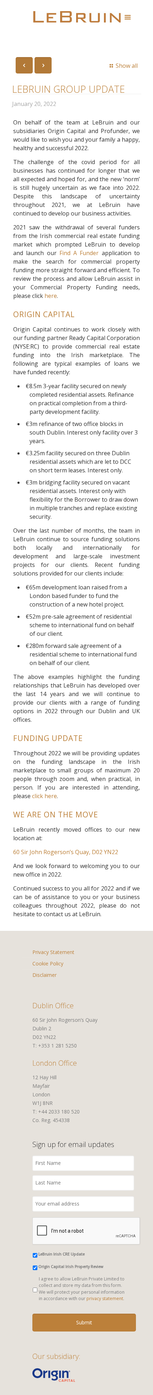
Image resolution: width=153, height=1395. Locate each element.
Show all (126, 66)
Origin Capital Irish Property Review (70, 1266)
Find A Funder (79, 253)
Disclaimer (44, 975)
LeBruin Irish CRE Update (61, 1254)
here (50, 296)
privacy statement (104, 1298)
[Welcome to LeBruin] (76, 16)
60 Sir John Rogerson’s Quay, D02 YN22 (65, 852)
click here (44, 796)
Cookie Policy (47, 963)
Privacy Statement (53, 952)
